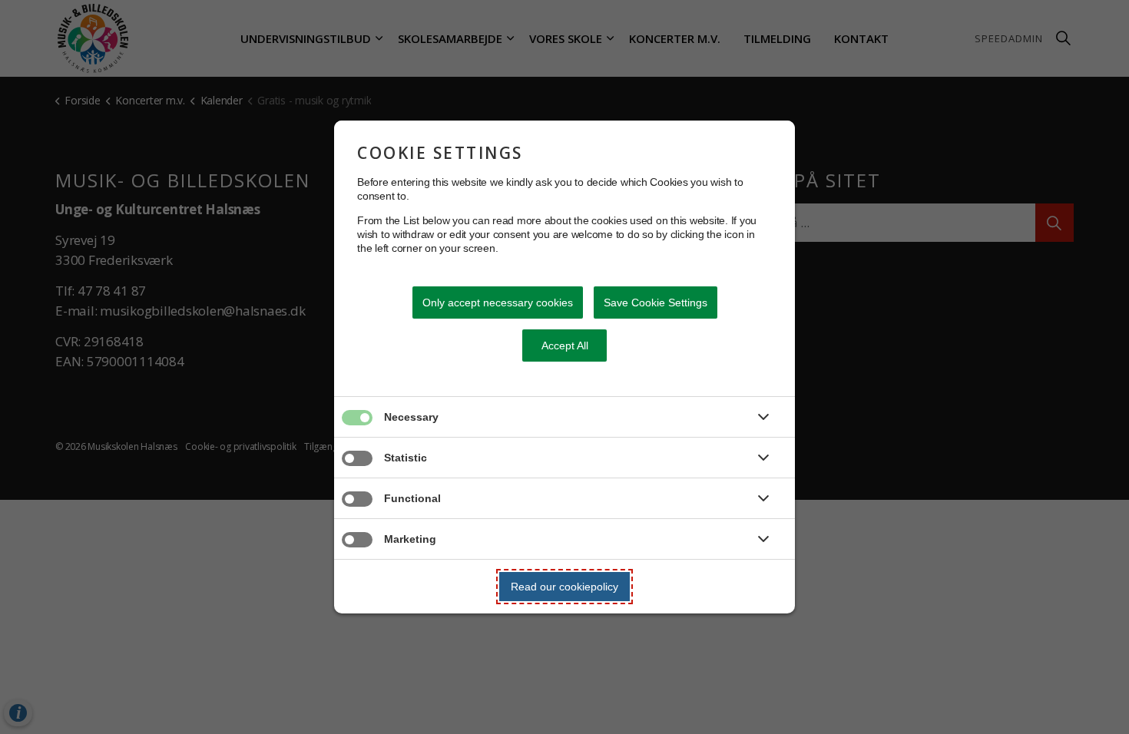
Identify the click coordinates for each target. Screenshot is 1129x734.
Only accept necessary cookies (497, 302)
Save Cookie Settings (655, 302)
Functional (412, 498)
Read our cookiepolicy (564, 586)
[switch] (342, 424)
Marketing (410, 539)
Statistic (405, 457)
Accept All (564, 345)
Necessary (411, 417)
